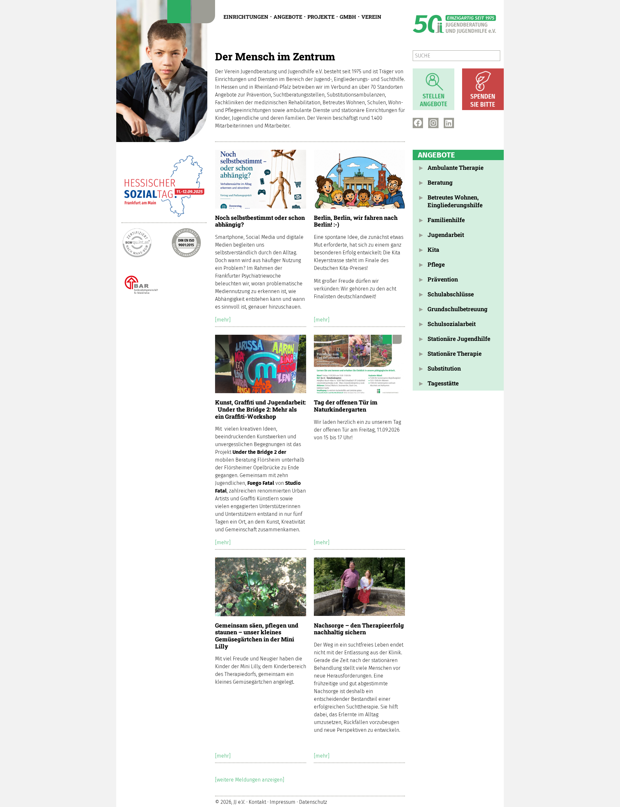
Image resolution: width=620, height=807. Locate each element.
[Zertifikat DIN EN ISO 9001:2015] (186, 243)
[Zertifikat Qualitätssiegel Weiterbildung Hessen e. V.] (186, 284)
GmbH (348, 16)
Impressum (282, 802)
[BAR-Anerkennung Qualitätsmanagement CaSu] (137, 284)
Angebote (288, 16)
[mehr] (223, 320)
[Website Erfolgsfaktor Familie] (137, 368)
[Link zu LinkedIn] (449, 123)
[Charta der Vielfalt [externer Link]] (161, 326)
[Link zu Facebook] (418, 123)
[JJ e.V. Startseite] (161, 71)
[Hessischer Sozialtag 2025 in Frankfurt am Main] (164, 186)
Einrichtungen (245, 16)
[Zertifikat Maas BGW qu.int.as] (137, 243)
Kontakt (257, 802)
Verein (371, 16)
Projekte (321, 16)
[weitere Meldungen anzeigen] (249, 780)
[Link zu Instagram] (433, 123)
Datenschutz (313, 802)
